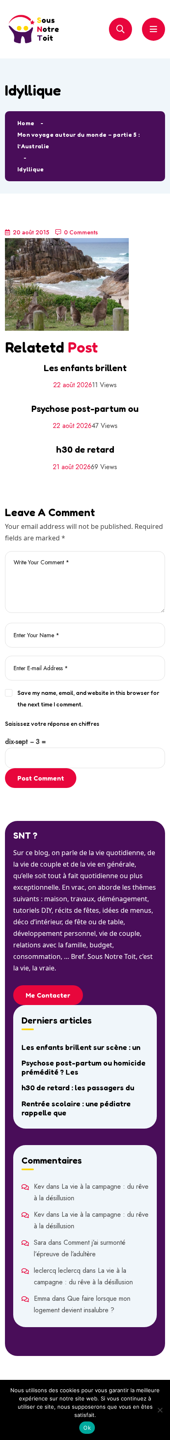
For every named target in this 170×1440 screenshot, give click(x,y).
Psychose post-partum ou (85, 408)
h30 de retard (85, 449)
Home (25, 122)
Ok (87, 1427)
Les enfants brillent (85, 367)
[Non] (160, 1410)
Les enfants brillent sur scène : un (80, 1047)
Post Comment (40, 778)
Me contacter (48, 995)
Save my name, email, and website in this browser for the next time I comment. (88, 698)
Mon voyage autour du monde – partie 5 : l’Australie (78, 140)
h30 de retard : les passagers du (77, 1087)
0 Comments (81, 232)
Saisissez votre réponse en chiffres (52, 723)
